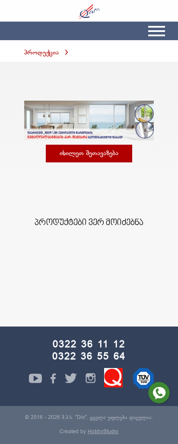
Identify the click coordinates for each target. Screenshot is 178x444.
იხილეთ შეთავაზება (89, 153)
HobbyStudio (103, 431)
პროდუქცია (41, 53)
